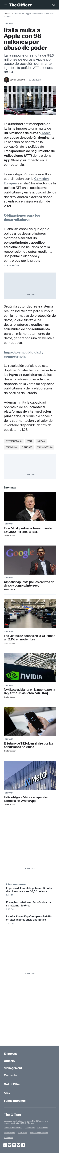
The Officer (12, 1115)
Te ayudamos (9, 1132)
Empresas (10, 1053)
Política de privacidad (39, 1132)
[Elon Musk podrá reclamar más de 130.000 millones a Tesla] (30, 506)
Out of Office (12, 1084)
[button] (6, 5)
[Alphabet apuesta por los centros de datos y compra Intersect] (30, 560)
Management (13, 1068)
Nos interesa (42, 1127)
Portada (7, 14)
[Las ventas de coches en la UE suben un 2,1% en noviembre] (30, 613)
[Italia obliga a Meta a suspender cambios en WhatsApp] (30, 775)
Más (7, 1093)
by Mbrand (8, 1138)
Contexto (10, 1075)
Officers (9, 1061)
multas (41, 441)
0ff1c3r (9, 23)
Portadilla (11, 447)
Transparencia (44, 447)
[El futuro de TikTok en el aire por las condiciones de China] (30, 721)
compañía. (12, 265)
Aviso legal (22, 1132)
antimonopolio (14, 441)
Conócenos (30, 1127)
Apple (46, 133)
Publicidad (27, 447)
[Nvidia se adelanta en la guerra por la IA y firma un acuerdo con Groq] (30, 667)
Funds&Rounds (15, 1100)
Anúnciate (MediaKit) (13, 1127)
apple (29, 441)
